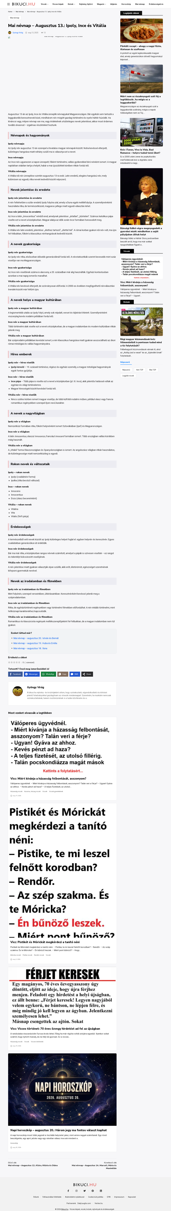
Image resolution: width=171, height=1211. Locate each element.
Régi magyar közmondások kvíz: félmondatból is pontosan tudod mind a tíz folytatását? (141, 342)
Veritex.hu (99, 1203)
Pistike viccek (27, 955)
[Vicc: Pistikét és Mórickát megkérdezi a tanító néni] (62, 870)
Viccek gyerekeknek (56, 791)
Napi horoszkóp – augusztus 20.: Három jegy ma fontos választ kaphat (58, 1130)
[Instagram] (76, 1191)
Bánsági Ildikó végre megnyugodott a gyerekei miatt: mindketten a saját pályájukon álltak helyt (141, 231)
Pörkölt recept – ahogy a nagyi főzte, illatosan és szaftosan (141, 48)
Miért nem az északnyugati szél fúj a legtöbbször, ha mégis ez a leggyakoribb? (140, 99)
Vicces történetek (37, 1042)
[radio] (9, 662)
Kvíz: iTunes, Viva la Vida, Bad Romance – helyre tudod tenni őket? (140, 151)
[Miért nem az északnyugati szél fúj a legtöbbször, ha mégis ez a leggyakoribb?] (141, 79)
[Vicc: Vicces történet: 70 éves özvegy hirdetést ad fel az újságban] (62, 995)
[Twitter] (84, 1191)
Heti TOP (139, 370)
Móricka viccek (15, 955)
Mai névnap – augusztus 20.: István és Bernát (36, 638)
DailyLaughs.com (84, 1203)
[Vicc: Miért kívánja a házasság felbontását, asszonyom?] (62, 745)
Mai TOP (152, 370)
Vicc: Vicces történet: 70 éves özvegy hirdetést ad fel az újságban (55, 1029)
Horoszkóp (14, 1143)
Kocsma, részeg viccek (32, 791)
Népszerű (126, 370)
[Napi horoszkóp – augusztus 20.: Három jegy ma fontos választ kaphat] (62, 1089)
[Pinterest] (92, 1191)
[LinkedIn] (100, 1191)
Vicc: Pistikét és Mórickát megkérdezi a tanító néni (45, 942)
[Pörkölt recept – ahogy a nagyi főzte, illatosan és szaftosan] (141, 31)
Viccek (44, 791)
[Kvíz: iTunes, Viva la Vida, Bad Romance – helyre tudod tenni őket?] (141, 132)
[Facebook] (68, 1191)
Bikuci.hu (64, 1209)
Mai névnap (14, 18)
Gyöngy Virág (18, 33)
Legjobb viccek (128, 376)
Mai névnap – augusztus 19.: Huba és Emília (35, 643)
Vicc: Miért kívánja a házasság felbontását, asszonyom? (48, 779)
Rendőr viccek (39, 955)
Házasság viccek (16, 791)
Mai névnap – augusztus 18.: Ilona (30, 648)
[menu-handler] (8, 4)
